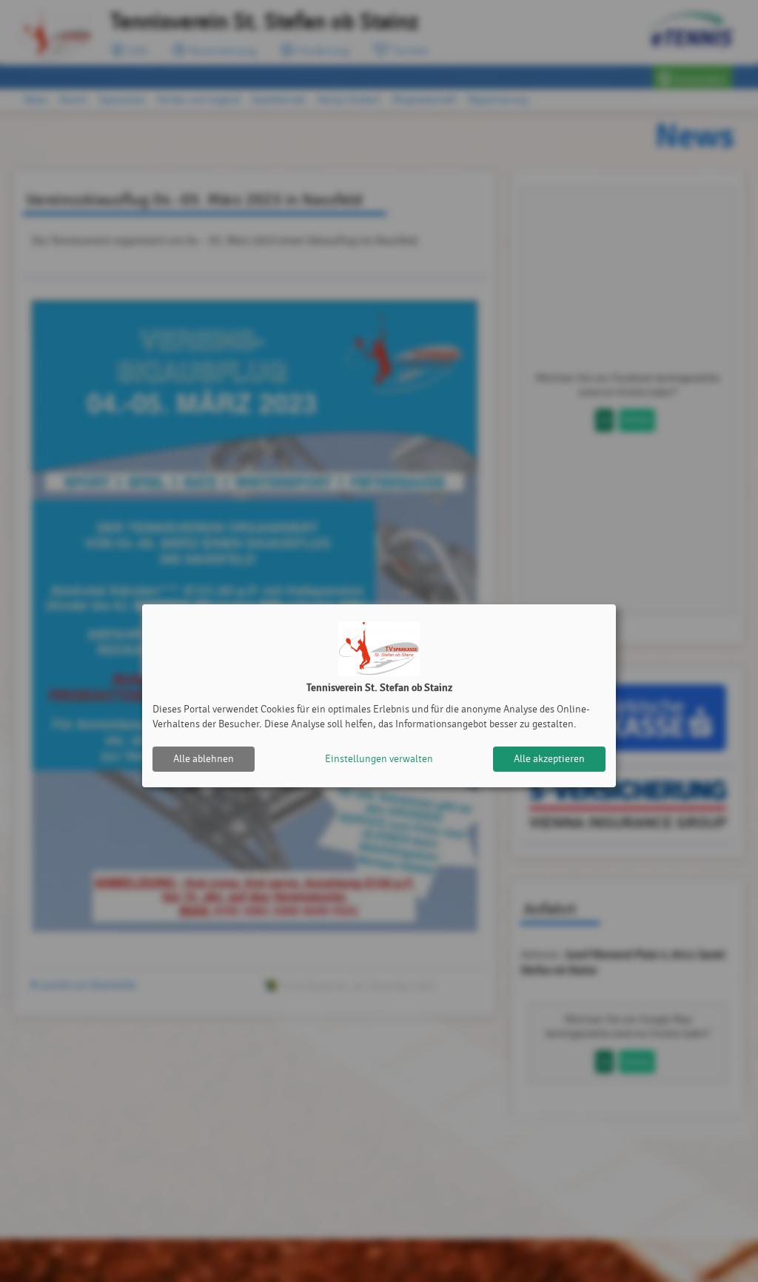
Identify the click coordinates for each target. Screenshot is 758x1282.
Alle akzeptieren (549, 758)
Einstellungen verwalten (379, 758)
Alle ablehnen (203, 758)
